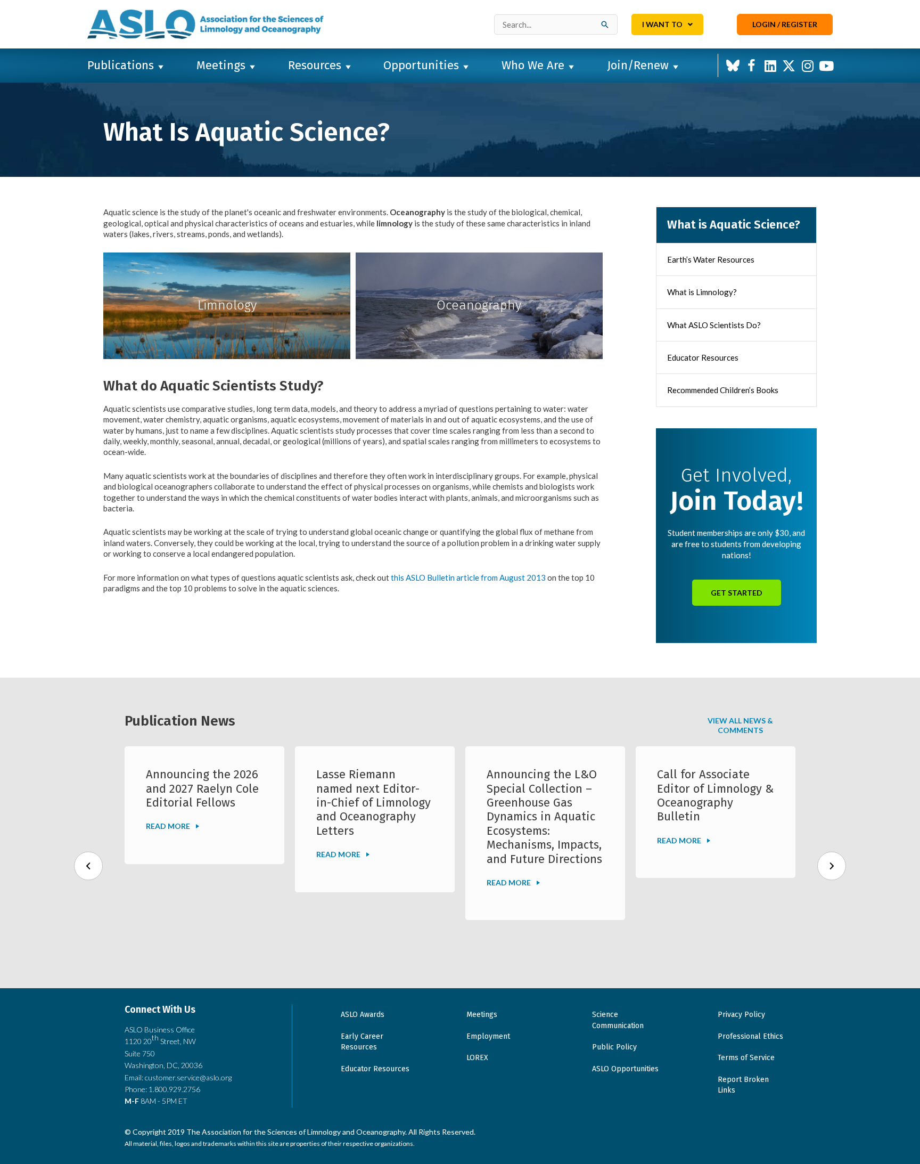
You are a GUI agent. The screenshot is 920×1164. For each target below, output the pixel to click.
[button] (733, 65)
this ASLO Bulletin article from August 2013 (468, 577)
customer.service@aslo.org (188, 1077)
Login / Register (784, 24)
